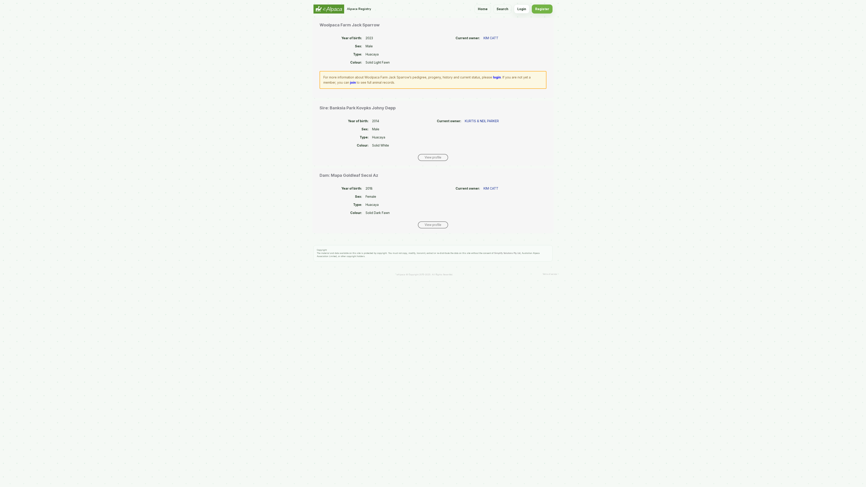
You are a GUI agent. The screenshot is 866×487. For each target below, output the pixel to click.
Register (542, 9)
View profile (433, 157)
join (353, 82)
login (497, 77)
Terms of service (550, 274)
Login (521, 9)
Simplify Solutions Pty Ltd (507, 253)
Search (502, 9)
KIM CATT (491, 38)
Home (483, 9)
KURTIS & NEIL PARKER (482, 121)
